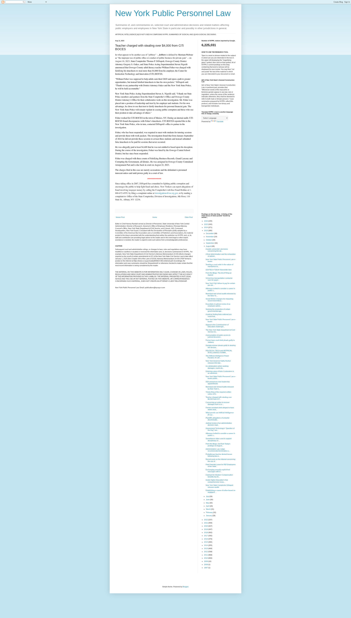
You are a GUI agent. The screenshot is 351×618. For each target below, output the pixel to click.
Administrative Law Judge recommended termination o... (218, 450)
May (208, 503)
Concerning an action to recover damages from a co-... (218, 403)
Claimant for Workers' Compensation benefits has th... (219, 476)
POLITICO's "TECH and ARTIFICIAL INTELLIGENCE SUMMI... (219, 352)
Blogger (185, 587)
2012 (206, 552)
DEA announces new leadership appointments (218, 383)
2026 (206, 221)
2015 (206, 542)
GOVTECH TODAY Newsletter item (219, 270)
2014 (206, 545)
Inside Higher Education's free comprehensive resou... (217, 481)
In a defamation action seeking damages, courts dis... (217, 367)
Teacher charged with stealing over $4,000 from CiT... (219, 398)
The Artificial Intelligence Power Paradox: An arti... (217, 357)
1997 (206, 568)
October (209, 240)
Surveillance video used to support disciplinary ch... (218, 440)
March (208, 509)
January (209, 516)
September (210, 243)
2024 (206, 227)
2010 (206, 558)
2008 (206, 565)
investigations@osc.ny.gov (166, 193)
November (210, 237)
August (209, 246)
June (208, 500)
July (207, 496)
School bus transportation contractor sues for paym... (219, 279)
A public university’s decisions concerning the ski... (217, 250)
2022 (206, 520)
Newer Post (120, 217)
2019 (206, 529)
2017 (206, 536)
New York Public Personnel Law (173, 13)
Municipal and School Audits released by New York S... (220, 388)
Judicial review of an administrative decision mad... (219, 424)
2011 (206, 555)
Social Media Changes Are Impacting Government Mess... (219, 300)
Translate (219, 122)
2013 (206, 548)
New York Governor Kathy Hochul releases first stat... (218, 362)
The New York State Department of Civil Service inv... (220, 331)
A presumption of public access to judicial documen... (218, 336)
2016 (206, 539)
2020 (206, 526)
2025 (206, 224)
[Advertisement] (219, 168)
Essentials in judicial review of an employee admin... (218, 305)
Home (154, 217)
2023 (206, 231)
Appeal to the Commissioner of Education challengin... (217, 326)
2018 (206, 532)
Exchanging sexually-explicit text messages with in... (218, 471)
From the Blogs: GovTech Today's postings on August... (218, 445)
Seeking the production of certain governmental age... (218, 310)
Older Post (189, 217)
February (209, 512)
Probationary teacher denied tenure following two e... (219, 455)
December (210, 233)
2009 (206, 561)
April (208, 506)
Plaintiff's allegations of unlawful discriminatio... (217, 419)
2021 (206, 523)
